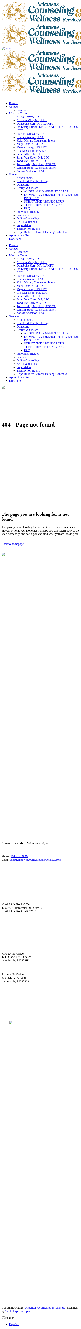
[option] (44, 1324)
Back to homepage (13, 544)
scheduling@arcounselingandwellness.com (35, 859)
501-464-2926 (19, 856)
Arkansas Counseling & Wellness (45, 1307)
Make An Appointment (15, 1011)
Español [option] (14, 1324)
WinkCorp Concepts (17, 1311)
